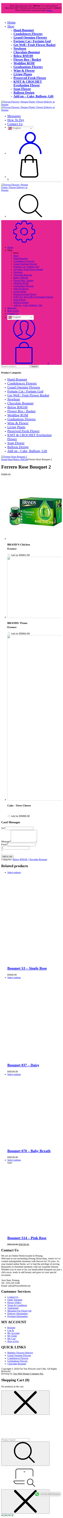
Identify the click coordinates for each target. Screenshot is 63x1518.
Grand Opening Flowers (30, 37)
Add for (20, 555)
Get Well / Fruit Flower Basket (34, 45)
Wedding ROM (24, 63)
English (16, 128)
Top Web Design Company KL (28, 1373)
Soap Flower (22, 89)
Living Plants (22, 74)
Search (34, 366)
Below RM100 (23, 56)
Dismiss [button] (50, 10)
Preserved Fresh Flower (29, 78)
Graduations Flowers (28, 67)
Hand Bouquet (23, 30)
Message (6, 841)
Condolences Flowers (28, 33)
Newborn (19, 48)
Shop (10, 26)
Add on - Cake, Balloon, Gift (27, 451)
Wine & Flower (24, 70)
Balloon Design (23, 92)
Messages (14, 116)
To (3, 828)
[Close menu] (25, 1402)
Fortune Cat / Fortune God (32, 41)
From (4, 844)
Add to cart (7, 856)
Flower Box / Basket (27, 59)
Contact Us (15, 124)
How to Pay (15, 120)
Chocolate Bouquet (26, 52)
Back (16, 253)
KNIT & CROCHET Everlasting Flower (27, 83)
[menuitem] (37, 255)
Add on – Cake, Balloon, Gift (33, 96)
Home (11, 22)
